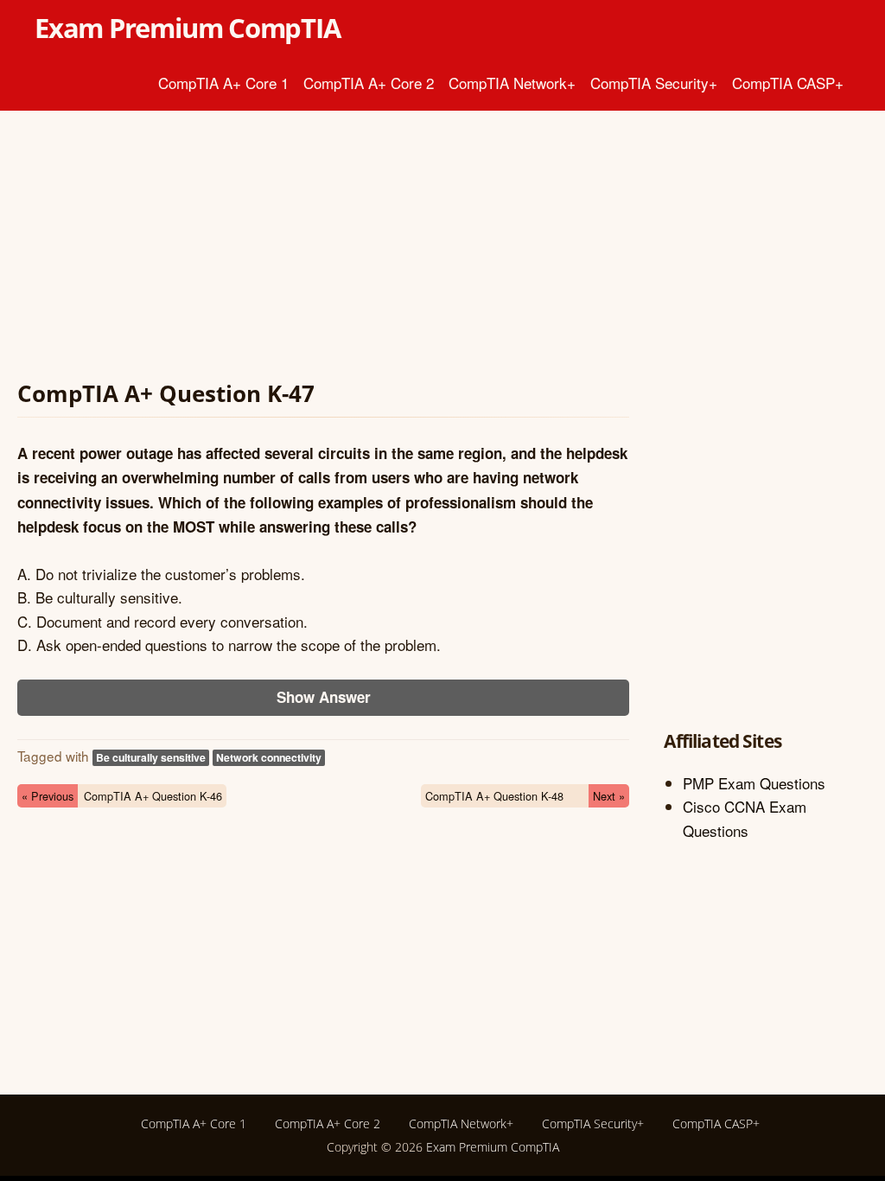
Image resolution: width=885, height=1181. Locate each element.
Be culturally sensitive (151, 757)
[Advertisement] (323, 249)
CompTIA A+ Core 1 (223, 82)
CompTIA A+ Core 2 (368, 82)
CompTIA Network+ (512, 82)
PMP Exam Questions (754, 783)
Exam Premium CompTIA (188, 28)
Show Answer (324, 696)
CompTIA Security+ (653, 82)
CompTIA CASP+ (788, 82)
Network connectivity (269, 757)
